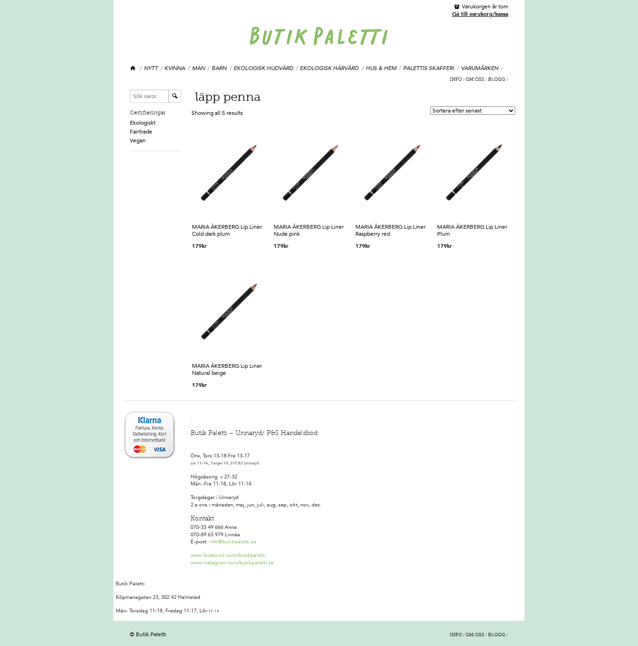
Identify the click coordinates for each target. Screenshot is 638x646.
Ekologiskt (143, 122)
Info (456, 79)
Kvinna (174, 68)
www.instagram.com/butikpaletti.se (232, 563)
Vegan (138, 140)
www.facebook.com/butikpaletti (228, 555)
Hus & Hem (381, 68)
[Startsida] (133, 68)
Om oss (475, 79)
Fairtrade (141, 131)
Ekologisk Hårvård (329, 68)
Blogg (496, 79)
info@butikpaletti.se (232, 542)
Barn (219, 68)
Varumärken (479, 68)
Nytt (151, 68)
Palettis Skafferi (428, 68)
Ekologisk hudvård (263, 68)
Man (198, 68)
